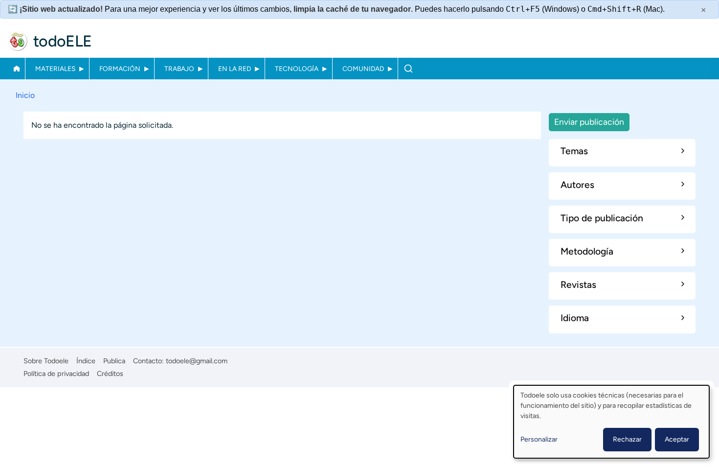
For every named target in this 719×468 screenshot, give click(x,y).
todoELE (62, 41)
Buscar (408, 68)
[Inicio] (17, 41)
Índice (85, 360)
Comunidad (363, 68)
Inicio (16, 68)
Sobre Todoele (45, 360)
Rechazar (627, 439)
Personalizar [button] (539, 439)
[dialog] (611, 421)
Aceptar (677, 439)
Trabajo (179, 68)
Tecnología (296, 68)
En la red (234, 68)
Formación (119, 68)
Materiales (55, 68)
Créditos (110, 373)
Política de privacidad (56, 373)
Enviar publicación (589, 122)
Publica (114, 360)
